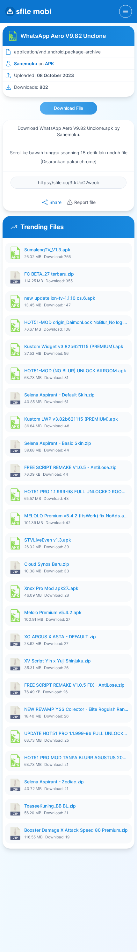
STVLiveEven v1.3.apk (47, 539)
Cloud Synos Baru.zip (46, 564)
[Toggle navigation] (125, 11)
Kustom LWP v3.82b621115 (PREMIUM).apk (71, 419)
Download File (68, 108)
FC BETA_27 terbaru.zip (49, 273)
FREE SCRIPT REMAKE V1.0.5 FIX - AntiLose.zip (74, 685)
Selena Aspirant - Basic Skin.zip (57, 443)
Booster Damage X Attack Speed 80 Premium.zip (76, 830)
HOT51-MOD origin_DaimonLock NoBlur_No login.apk (76, 322)
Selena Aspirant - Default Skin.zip (59, 394)
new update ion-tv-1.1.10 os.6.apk (59, 298)
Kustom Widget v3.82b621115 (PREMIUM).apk (73, 346)
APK (49, 63)
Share (55, 202)
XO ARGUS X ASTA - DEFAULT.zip (60, 636)
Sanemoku (25, 63)
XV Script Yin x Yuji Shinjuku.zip (57, 660)
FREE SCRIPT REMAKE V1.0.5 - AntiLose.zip (70, 467)
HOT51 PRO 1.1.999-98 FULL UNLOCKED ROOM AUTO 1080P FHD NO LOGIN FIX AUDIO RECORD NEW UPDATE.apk (76, 491)
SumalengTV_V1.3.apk (47, 249)
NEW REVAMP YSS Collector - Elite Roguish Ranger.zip (76, 709)
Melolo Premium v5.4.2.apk (53, 612)
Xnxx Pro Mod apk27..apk (51, 588)
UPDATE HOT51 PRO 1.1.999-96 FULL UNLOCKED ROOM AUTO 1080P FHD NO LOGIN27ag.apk (76, 733)
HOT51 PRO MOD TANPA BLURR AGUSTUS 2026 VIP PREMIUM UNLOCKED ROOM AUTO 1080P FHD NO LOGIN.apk (76, 757)
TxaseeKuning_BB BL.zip (50, 805)
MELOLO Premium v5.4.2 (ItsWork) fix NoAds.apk (76, 515)
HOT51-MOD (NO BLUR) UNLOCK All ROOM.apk (75, 370)
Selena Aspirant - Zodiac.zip (54, 781)
